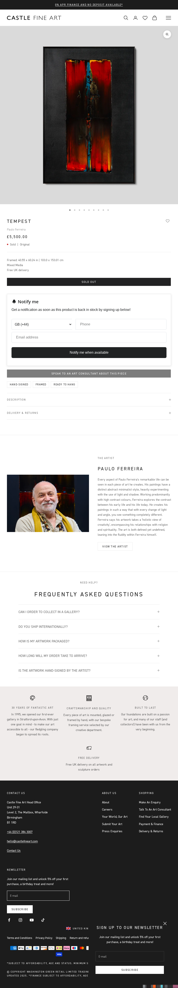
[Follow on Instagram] (20, 920)
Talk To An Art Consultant (155, 809)
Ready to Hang (64, 384)
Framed (41, 384)
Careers (107, 809)
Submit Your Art (112, 824)
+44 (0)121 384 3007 (20, 832)
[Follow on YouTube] (32, 920)
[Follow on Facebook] (9, 920)
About (105, 802)
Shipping (61, 938)
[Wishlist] (167, 220)
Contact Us (14, 850)
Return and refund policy (84, 938)
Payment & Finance (151, 824)
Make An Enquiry (150, 802)
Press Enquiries (112, 831)
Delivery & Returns (151, 831)
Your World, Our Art (114, 816)
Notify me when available (89, 352)
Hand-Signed (19, 384)
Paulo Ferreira (16, 229)
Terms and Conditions (19, 938)
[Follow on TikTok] (43, 920)
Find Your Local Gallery (154, 816)
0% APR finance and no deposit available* (89, 4)
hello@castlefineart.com (22, 841)
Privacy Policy (44, 938)
